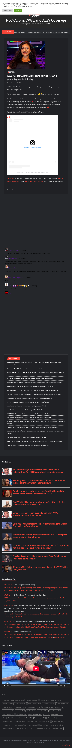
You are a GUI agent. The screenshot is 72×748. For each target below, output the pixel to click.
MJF (46, 714)
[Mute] (64, 686)
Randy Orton (56, 714)
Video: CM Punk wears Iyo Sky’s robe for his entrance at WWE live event (27, 445)
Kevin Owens (8, 714)
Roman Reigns (40, 718)
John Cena (42, 711)
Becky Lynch (56, 700)
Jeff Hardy (20, 711)
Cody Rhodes (20, 707)
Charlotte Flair (49, 703)
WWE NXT (29, 728)
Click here (10, 178)
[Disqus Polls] (36, 220)
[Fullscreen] (67, 686)
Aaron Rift (10, 83)
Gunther (59, 707)
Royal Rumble (53, 718)
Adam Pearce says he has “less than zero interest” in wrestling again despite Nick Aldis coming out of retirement (36, 432)
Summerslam (57, 721)
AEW (6, 700)
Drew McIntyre (34, 707)
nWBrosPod (8, 585)
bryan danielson (34, 703)
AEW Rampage (32, 700)
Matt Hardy (21, 714)
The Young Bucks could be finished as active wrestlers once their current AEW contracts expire (34, 382)
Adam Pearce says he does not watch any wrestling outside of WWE (26, 406)
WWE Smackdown (56, 728)
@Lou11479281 (10, 621)
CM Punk (7, 707)
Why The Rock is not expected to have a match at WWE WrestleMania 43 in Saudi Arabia (32, 390)
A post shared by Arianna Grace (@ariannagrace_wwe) (32, 172)
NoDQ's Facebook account (33, 181)
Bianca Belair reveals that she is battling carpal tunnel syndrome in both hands (29, 398)
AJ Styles (44, 700)
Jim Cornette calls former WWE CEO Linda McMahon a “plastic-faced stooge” (29, 417)
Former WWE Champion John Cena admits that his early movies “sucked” (28, 402)
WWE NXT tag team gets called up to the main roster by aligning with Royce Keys (30, 414)
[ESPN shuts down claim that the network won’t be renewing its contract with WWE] (67, 32)
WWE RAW (42, 728)
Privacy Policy (66, 745)
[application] (36, 669)
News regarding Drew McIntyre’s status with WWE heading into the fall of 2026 (30, 386)
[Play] (5, 686)
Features (11, 72)
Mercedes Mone (34, 714)
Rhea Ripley (16, 718)
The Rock (7, 725)
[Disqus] (36, 270)
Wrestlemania (8, 728)
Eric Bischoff (47, 707)
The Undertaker (20, 725)
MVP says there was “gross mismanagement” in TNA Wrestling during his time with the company (35, 394)
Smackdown (32, 721)
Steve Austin (44, 721)
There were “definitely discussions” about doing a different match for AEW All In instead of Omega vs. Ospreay (36, 422)
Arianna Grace (11, 190)
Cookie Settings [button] (7, 10)
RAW (6, 718)
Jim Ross (31, 711)
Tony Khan (33, 725)
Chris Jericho (62, 703)
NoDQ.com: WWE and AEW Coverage (36, 20)
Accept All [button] (18, 10)
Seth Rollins (19, 721)
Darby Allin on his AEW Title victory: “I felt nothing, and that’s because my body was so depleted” (35, 441)
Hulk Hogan (8, 711)
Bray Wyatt (8, 703)
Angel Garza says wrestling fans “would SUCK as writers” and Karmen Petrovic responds (32, 427)
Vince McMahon (56, 725)
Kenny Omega (55, 711)
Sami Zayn (7, 721)
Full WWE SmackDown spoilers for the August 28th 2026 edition (25, 410)
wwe (20, 728)
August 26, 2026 (47, 590)
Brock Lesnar (20, 703)
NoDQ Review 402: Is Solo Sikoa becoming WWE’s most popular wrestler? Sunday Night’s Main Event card (33, 32)
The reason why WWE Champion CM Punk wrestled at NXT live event (27, 369)
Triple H (44, 725)
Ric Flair (28, 718)
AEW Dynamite (17, 700)
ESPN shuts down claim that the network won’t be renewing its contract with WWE (31, 378)
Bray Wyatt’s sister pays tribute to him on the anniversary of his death (27, 437)
